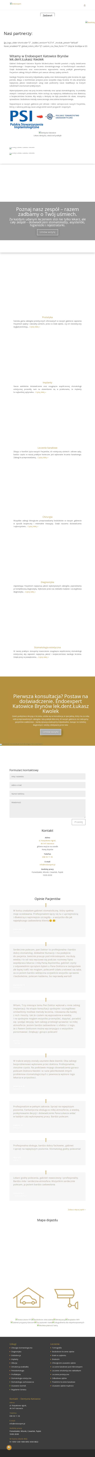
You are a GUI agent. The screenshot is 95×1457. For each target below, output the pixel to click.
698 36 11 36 (47, 857)
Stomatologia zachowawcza (22, 1382)
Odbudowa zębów (59, 1378)
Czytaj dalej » (34, 327)
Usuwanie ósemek (18, 1386)
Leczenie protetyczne (60, 1374)
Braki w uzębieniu (59, 1355)
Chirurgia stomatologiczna (21, 1348)
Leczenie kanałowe (47, 447)
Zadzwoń (47, 15)
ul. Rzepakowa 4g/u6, (47, 840)
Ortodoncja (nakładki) (20, 1367)
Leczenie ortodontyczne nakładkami (66, 1370)
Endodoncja (16, 1355)
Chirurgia (47, 516)
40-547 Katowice (47, 843)
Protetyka (47, 317)
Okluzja (14, 1363)
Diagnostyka (47, 582)
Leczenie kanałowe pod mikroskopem (67, 1367)
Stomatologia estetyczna (47, 647)
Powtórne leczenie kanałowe (63, 1382)
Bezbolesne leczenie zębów (63, 1351)
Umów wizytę (47, 232)
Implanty (47, 382)
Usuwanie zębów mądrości (63, 1386)
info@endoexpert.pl (47, 864)
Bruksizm (55, 1359)
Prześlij (78, 822)
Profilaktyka (16, 1374)
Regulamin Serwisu (18, 1389)
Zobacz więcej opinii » (76, 1209)
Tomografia (57, 1348)
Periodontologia (17, 1370)
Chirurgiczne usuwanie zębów (64, 1363)
